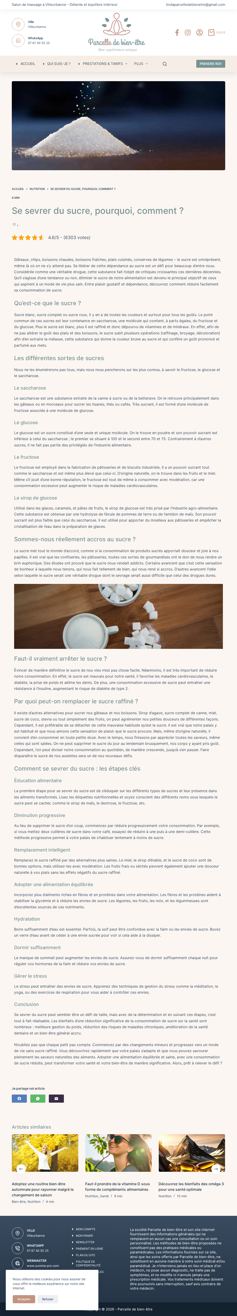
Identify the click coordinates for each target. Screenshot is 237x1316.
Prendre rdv (211, 64)
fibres (83, 894)
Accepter (24, 1299)
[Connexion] (199, 32)
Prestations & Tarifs (103, 63)
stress (24, 986)
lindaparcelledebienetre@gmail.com (195, 4)
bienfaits (66, 1020)
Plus (138, 63)
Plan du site (85, 1255)
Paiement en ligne (89, 1248)
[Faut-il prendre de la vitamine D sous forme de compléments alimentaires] (118, 1155)
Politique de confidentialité (88, 1263)
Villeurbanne (37, 27)
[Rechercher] (165, 64)
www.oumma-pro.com (43, 1266)
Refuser (47, 1299)
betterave (146, 398)
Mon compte (85, 1229)
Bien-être (19, 1201)
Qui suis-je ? (59, 63)
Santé (104, 1196)
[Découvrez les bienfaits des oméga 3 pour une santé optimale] (192, 1155)
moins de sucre (150, 837)
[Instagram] (187, 32)
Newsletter (85, 1242)
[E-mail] (56, 1099)
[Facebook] (177, 32)
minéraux (181, 326)
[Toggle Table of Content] (15, 225)
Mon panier (84, 1235)
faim (164, 929)
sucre (186, 259)
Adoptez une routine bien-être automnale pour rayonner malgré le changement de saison (43, 1189)
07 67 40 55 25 (39, 43)
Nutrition (34, 1201)
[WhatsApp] (37, 1099)
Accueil (28, 63)
